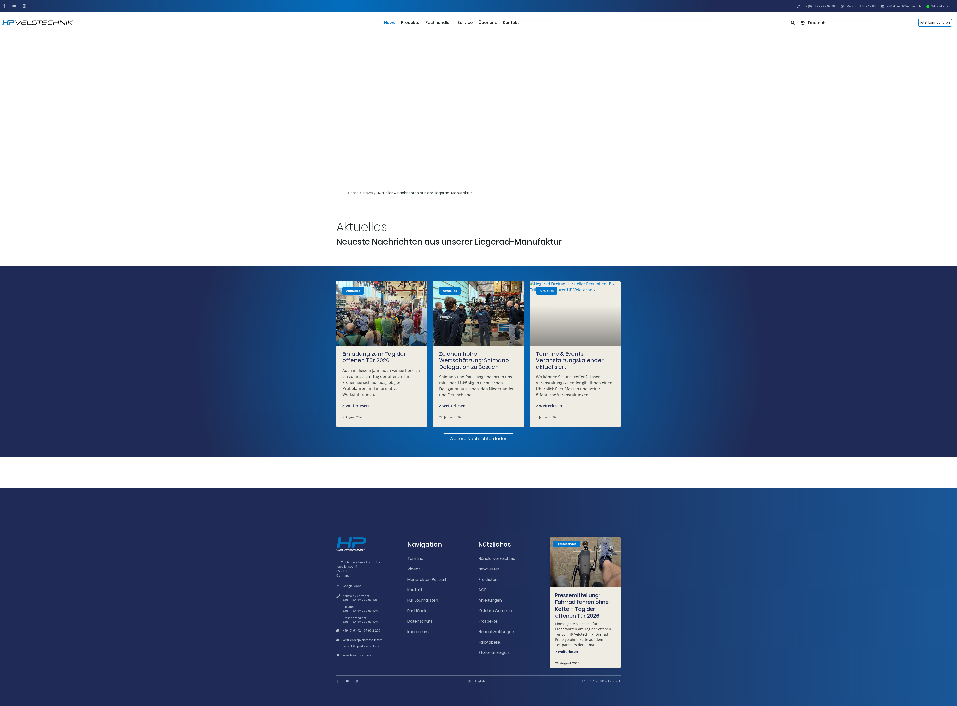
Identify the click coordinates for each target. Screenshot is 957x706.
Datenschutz (420, 621)
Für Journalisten (422, 600)
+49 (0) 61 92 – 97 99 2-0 (360, 600)
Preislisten (488, 579)
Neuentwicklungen (496, 632)
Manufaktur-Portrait (426, 579)
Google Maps (352, 586)
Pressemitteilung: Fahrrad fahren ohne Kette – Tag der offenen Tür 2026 (582, 605)
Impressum (418, 632)
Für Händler (418, 611)
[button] (858, 6)
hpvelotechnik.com (369, 640)
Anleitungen (490, 600)
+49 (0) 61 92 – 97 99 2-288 (361, 611)
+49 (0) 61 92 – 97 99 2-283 (361, 622)
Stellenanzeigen (493, 652)
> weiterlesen (355, 405)
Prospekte (488, 621)
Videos (413, 569)
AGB (482, 590)
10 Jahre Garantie (495, 611)
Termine (415, 558)
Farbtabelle (489, 642)
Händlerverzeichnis (496, 558)
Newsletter (488, 569)
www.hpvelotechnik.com (359, 655)
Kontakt (414, 590)
